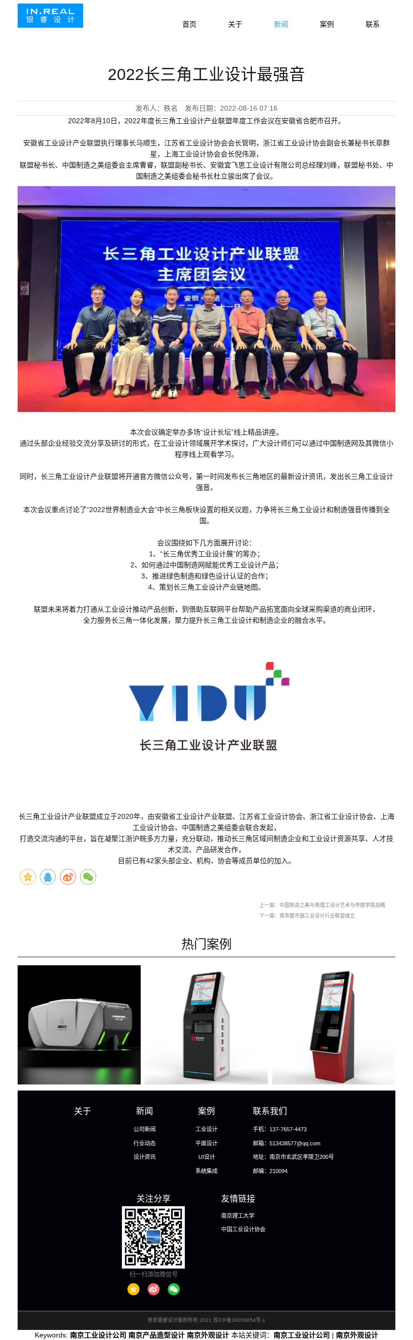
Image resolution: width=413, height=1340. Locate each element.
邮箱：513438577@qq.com (286, 1143)
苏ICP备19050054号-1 (239, 1320)
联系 (373, 24)
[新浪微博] (154, 1289)
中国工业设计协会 (243, 1229)
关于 (235, 24)
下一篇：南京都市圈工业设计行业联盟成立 (307, 915)
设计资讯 (144, 1157)
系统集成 (206, 1171)
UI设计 (206, 1157)
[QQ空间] (133, 1289)
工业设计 (206, 1129)
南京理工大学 (237, 1216)
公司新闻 (144, 1129)
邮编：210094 (270, 1171)
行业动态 (144, 1143)
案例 (327, 24)
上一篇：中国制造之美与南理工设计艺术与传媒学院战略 (322, 905)
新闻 (281, 24)
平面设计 (206, 1143)
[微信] (174, 1289)
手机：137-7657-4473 (280, 1129)
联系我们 (270, 1111)
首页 (189, 24)
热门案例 (206, 944)
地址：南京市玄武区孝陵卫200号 (293, 1157)
